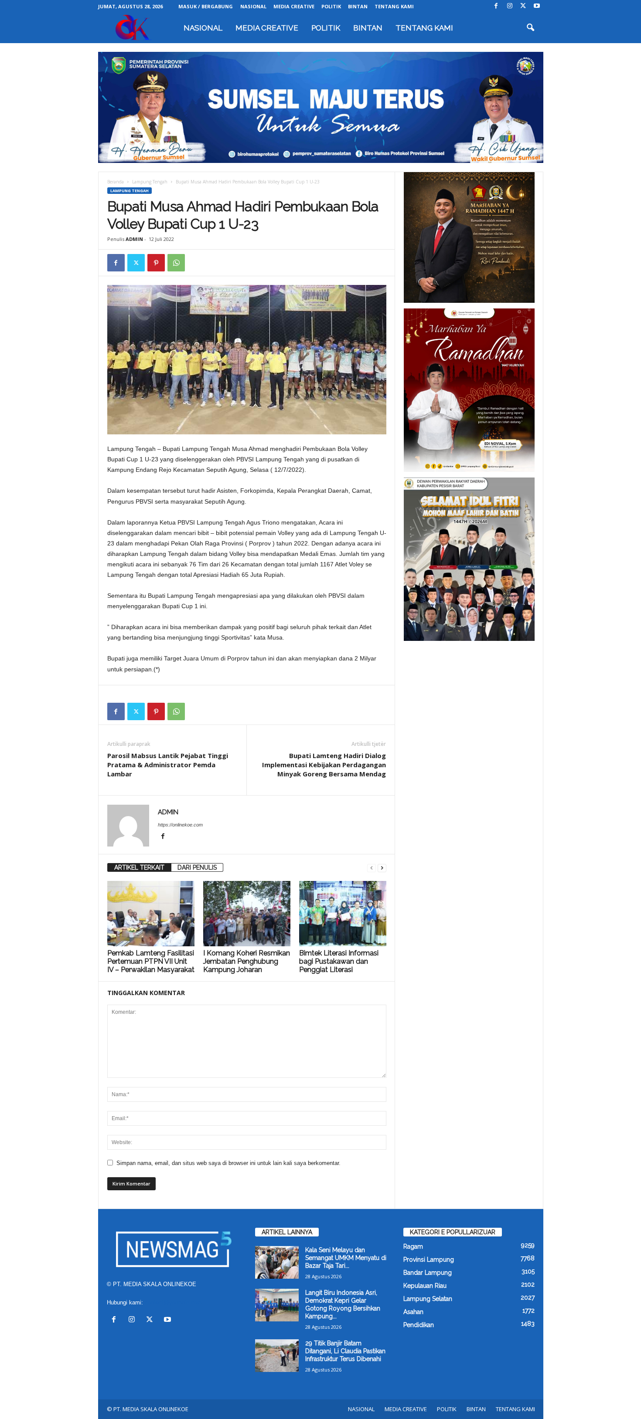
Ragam (413, 1246)
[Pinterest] (156, 262)
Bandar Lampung (427, 1272)
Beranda (115, 182)
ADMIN (134, 239)
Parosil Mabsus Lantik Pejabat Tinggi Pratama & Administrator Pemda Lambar (167, 764)
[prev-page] (371, 867)
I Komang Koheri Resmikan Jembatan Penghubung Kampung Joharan (246, 961)
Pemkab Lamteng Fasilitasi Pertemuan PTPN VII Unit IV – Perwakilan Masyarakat (150, 961)
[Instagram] (510, 6)
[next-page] (382, 867)
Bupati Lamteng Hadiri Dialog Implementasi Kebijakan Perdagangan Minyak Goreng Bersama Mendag (324, 764)
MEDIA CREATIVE (293, 6)
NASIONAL (253, 6)
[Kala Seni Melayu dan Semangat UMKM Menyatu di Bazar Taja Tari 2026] (277, 1262)
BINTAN (358, 6)
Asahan (413, 1311)
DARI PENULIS (197, 867)
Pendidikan (418, 1324)
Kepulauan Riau (425, 1285)
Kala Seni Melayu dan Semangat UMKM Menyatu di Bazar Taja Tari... (345, 1257)
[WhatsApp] (176, 262)
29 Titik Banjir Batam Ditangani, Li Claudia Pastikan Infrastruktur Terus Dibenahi (345, 1351)
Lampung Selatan (427, 1298)
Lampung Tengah (149, 182)
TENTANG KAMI (394, 6)
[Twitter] (523, 6)
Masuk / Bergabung (205, 6)
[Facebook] (496, 6)
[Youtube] (537, 6)
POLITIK (331, 6)
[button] (530, 27)
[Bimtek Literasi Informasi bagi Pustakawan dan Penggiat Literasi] (342, 913)
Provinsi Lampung (428, 1259)
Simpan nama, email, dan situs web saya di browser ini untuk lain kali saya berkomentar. (228, 1163)
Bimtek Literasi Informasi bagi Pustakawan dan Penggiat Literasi (338, 961)
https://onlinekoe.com (180, 824)
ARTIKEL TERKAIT (139, 867)
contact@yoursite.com (173, 1302)
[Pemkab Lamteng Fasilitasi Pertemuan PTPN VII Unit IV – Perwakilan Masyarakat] (150, 913)
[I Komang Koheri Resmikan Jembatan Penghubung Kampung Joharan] (246, 913)
